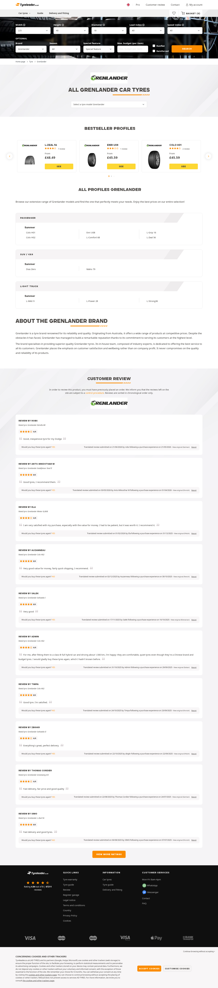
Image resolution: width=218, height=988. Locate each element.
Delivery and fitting (59, 13)
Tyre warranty (70, 879)
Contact (175, 4)
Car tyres (107, 879)
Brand (19, 43)
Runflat (160, 45)
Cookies (67, 920)
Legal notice (69, 900)
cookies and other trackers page (42, 974)
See (59, 166)
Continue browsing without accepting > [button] (199, 951)
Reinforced (162, 51)
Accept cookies (149, 968)
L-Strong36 (152, 301)
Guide (40, 13)
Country (67, 910)
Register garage (71, 894)
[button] (181, 447)
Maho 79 (90, 269)
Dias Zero (31, 269)
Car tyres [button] (23, 13)
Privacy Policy (70, 915)
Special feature (91, 43)
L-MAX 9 (30, 301)
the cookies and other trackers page (38, 980)
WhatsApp (152, 885)
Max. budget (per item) (130, 43)
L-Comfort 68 (93, 237)
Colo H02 (30, 237)
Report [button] (193, 447)
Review (66, 889)
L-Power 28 (92, 301)
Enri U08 (90, 232)
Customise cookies (177, 968)
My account (195, 4)
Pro (138, 4)
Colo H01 (30, 232)
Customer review (155, 4)
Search (187, 48)
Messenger (153, 892)
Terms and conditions (74, 905)
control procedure (94, 392)
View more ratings (109, 854)
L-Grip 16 (151, 232)
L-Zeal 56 (151, 237)
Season (53, 43)
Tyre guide (68, 884)
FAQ (144, 903)
